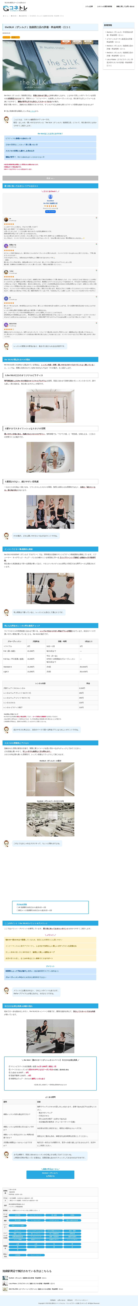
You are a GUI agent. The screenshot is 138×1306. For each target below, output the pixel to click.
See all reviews (50, 211)
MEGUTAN (12, 324)
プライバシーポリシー (81, 1300)
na (10, 218)
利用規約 (53, 1300)
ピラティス (6, 37)
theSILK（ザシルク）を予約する (50, 1174)
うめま (11, 271)
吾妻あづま (12, 245)
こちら (32, 111)
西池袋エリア (15, 37)
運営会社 (70, 1300)
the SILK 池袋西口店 (50, 203)
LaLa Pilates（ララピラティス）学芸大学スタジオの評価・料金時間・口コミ (120, 63)
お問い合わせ (61, 1300)
